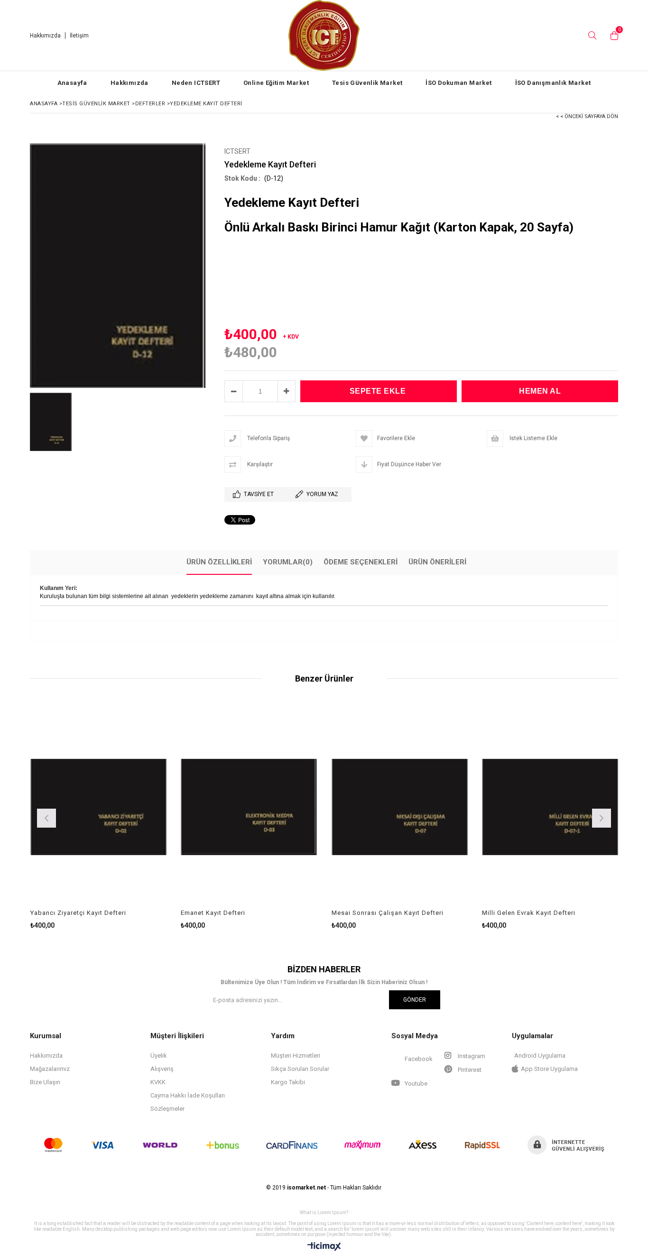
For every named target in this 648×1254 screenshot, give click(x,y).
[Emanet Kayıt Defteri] (249, 807)
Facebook (418, 1058)
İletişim (79, 35)
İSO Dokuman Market (458, 82)
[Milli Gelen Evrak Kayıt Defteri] (550, 807)
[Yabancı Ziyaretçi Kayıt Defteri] (98, 807)
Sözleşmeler (167, 1108)
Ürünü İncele (131, 817)
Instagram (470, 1056)
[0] (612, 35)
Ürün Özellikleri (219, 562)
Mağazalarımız (50, 1068)
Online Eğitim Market (276, 82)
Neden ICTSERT (196, 82)
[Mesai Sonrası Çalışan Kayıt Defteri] (400, 807)
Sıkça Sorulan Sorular (300, 1068)
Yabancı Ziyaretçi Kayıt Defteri (78, 912)
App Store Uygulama (549, 1068)
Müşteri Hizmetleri (295, 1055)
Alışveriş (162, 1068)
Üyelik (158, 1055)
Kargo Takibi (288, 1082)
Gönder (414, 999)
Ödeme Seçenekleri (361, 562)
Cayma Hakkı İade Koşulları (187, 1095)
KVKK (158, 1082)
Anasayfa (72, 82)
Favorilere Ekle (98, 817)
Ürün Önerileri (437, 562)
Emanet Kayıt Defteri (213, 912)
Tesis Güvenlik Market (367, 82)
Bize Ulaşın (45, 1082)
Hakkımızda (45, 35)
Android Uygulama (539, 1055)
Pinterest (468, 1069)
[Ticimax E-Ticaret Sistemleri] (324, 1247)
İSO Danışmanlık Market (553, 82)
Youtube (415, 1083)
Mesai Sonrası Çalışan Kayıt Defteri (388, 912)
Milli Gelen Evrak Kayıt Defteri (528, 912)
